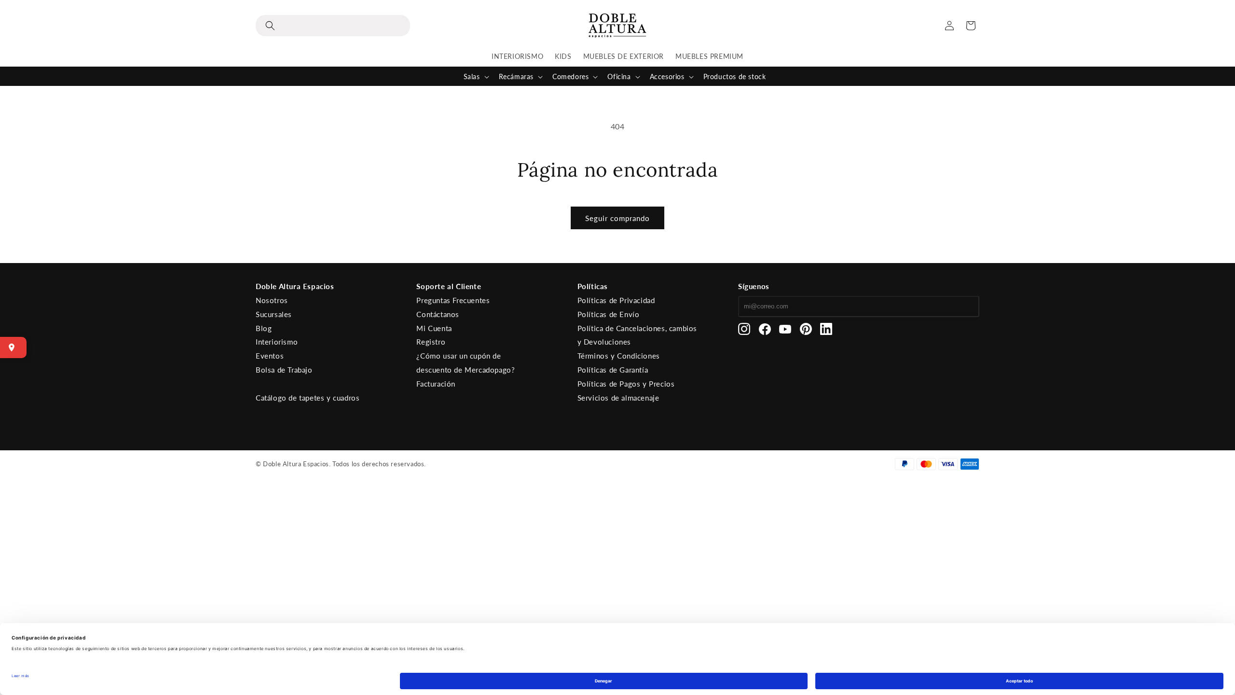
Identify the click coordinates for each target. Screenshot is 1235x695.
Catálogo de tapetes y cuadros (307, 397)
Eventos (270, 355)
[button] (332, 25)
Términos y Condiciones (618, 355)
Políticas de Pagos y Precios (626, 383)
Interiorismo (277, 341)
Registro (430, 341)
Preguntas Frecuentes (453, 300)
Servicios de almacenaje (618, 397)
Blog (264, 328)
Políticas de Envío (608, 314)
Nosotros (272, 300)
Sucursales (274, 314)
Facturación (435, 383)
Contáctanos (437, 314)
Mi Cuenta (434, 328)
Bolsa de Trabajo (284, 369)
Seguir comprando (617, 218)
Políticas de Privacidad (616, 300)
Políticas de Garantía (612, 369)
